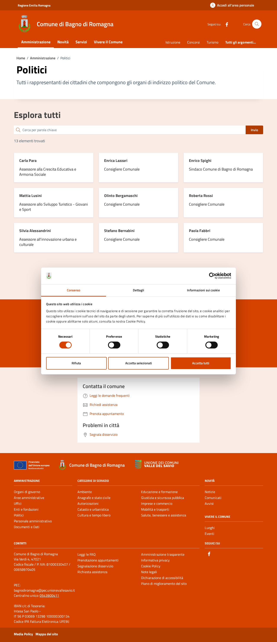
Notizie (210, 491)
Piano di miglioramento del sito (164, 583)
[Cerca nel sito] (256, 24)
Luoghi (210, 527)
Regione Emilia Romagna (34, 5)
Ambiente (84, 491)
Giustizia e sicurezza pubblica (162, 497)
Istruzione (173, 42)
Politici (19, 515)
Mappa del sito (46, 634)
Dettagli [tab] (138, 290)
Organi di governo (27, 491)
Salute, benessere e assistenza (163, 515)
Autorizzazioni (87, 503)
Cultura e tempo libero (93, 515)
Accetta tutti (200, 363)
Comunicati (213, 497)
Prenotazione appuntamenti (98, 560)
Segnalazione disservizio (95, 566)
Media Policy (23, 634)
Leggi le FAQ (86, 554)
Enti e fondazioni (26, 509)
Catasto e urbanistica (93, 509)
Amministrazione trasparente (162, 554)
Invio (254, 129)
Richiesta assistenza (92, 571)
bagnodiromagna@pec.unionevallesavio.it (44, 590)
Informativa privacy (155, 560)
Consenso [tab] (74, 290)
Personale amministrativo (33, 521)
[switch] (114, 345)
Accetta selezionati (138, 363)
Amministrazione (35, 42)
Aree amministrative (29, 497)
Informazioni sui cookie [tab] (203, 290)
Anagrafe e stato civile (93, 497)
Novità (63, 42)
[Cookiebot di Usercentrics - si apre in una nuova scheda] (212, 276)
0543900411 (49, 595)
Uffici (17, 503)
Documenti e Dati (26, 526)
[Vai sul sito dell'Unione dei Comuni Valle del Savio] (156, 464)
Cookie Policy (150, 566)
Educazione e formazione (159, 491)
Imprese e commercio (156, 503)
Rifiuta (76, 363)
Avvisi (209, 503)
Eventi (209, 533)
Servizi (81, 42)
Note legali (149, 571)
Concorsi (193, 42)
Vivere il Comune (108, 42)
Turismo (212, 42)
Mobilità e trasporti (155, 509)
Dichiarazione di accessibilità (162, 577)
